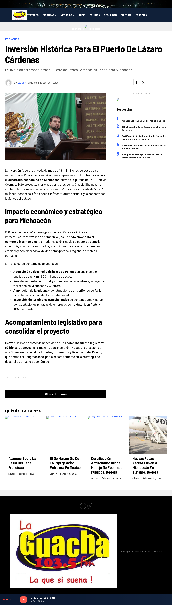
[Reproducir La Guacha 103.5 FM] (23, 599)
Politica (94, 15)
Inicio (82, 15)
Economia (141, 15)
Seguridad (110, 15)
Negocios (66, 15)
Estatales (32, 15)
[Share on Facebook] (136, 82)
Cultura (126, 15)
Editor (22, 82)
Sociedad (94, 28)
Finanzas (48, 15)
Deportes (78, 28)
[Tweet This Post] (143, 82)
